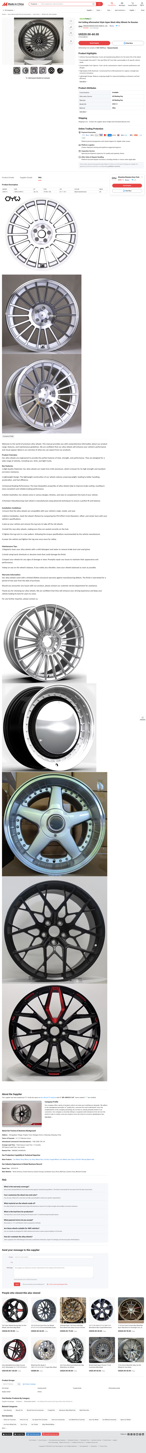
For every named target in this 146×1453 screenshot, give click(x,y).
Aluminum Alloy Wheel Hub (67, 1410)
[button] (93, 4)
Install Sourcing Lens (51, 1434)
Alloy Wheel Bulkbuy (48, 1424)
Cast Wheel (63, 1159)
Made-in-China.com (64, 1442)
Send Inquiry (94, 43)
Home (4, 14)
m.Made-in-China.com (78, 1442)
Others (40, 1392)
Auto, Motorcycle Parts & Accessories (19, 14)
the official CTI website (48, 1097)
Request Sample (112, 48)
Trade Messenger (33, 1434)
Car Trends (34, 1424)
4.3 (121, 180)
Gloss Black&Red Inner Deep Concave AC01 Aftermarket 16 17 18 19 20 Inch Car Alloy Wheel (15, 1367)
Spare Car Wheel (125, 1420)
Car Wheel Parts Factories (77, 1420)
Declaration (94, 1446)
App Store (7, 1434)
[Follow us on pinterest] (140, 1434)
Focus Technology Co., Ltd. (59, 1446)
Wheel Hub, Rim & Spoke (49, 14)
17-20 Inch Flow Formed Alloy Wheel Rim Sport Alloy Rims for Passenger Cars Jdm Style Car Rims (130, 1327)
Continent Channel (96, 1440)
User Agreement (84, 1446)
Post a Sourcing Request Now (57, 1284)
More (3, 1428)
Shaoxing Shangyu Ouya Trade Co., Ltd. (95, 26)
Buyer (98, 10)
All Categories (9, 10)
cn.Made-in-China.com (92, 1442)
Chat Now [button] (129, 43)
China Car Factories (10, 1420)
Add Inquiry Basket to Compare (39, 78)
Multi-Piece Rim (84, 1410)
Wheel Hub (90, 1159)
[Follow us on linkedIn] (143, 1434)
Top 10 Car (23, 1424)
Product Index (107, 1440)
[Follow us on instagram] (134, 1434)
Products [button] (34, 4)
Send (17, 1284)
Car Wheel (16, 1159)
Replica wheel (6, 1392)
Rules (142, 10)
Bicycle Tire (19, 1410)
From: (11, 1257)
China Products (42, 1440)
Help (108, 10)
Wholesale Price (84, 1440)
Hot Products (32, 1440)
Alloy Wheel (25, 1159)
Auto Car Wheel (93, 1420)
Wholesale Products (73, 1440)
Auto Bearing (8, 1410)
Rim (41, 1159)
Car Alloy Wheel (34, 1159)
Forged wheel (77, 1388)
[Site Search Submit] (99, 4)
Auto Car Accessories (58, 1420)
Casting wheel (42, 1388)
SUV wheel (5, 1388)
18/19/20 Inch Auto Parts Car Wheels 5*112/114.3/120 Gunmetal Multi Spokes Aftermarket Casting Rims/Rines (43, 1327)
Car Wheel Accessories (109, 1420)
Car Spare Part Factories (39, 1420)
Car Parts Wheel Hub (10, 1424)
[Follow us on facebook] (129, 1434)
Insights (115, 1440)
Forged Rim (51, 1410)
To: (12, 1262)
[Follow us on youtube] (137, 1434)
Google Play (19, 1434)
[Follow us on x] (131, 1434)
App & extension (120, 10)
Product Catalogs (30, 1384)
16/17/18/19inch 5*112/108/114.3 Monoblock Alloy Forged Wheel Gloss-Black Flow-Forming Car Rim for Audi (100, 1327)
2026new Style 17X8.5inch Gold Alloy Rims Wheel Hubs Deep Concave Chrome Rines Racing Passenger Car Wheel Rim (72, 1327)
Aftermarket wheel (114, 1388)
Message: (10, 1268)
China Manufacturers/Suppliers (57, 1440)
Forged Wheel (54, 1159)
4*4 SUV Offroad (80, 1159)
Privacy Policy (103, 1446)
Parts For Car (24, 1420)
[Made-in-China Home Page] (13, 4)
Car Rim (46, 1159)
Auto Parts (36, 14)
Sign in (142, 5)
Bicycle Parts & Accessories (35, 1410)
